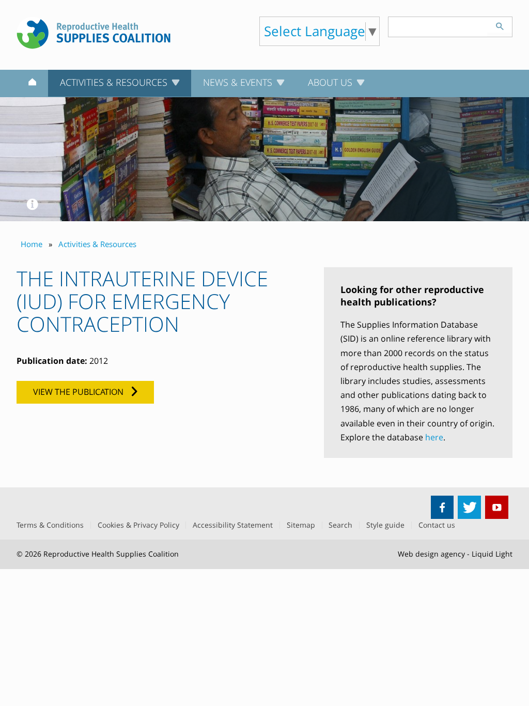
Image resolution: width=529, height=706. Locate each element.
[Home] (32, 83)
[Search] (499, 25)
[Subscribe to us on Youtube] (496, 507)
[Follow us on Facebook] (442, 507)
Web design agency (431, 554)
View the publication (78, 391)
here (434, 437)
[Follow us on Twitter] (469, 507)
